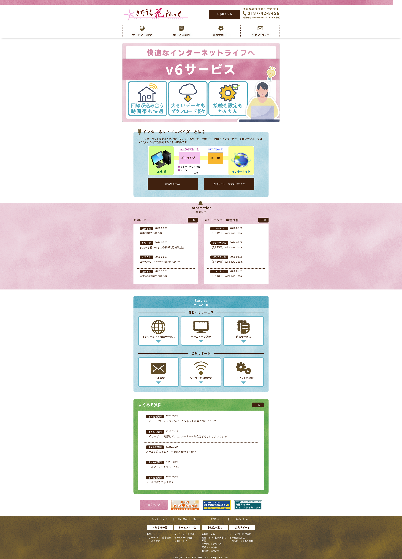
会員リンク (154, 504)
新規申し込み (224, 14)
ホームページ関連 (183, 537)
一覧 (192, 220)
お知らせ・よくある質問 (241, 541)
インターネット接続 (184, 534)
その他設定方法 (237, 537)
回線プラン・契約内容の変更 (229, 184)
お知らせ (151, 534)
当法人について (160, 519)
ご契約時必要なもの (212, 544)
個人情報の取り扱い (187, 519)
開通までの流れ (209, 547)
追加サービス (180, 541)
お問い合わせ (242, 519)
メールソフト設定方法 (240, 534)
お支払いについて (210, 551)
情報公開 (214, 519)
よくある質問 (153, 541)
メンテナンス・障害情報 (159, 537)
